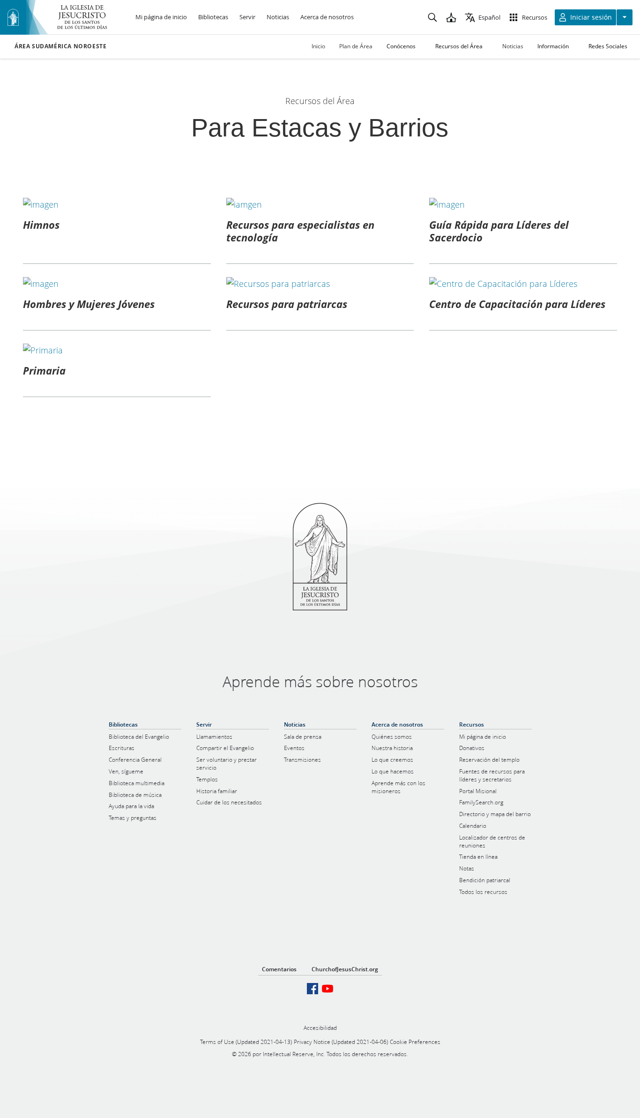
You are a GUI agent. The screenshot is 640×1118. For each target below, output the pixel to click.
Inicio (318, 46)
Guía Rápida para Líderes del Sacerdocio (499, 231)
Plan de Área (355, 46)
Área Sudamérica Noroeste (60, 46)
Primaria (44, 370)
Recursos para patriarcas (286, 304)
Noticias (512, 46)
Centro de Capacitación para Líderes (517, 304)
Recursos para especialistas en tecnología (300, 231)
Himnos (41, 225)
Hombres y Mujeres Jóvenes (89, 304)
